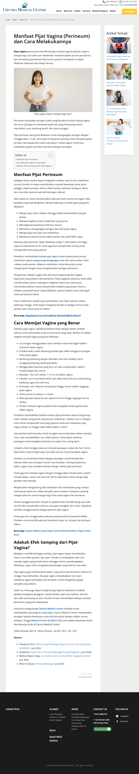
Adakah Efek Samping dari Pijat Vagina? (34, 166)
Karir (53, 730)
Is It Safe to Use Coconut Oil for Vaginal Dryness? (66, 655)
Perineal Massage (45, 663)
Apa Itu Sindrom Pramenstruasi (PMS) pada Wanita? (117, 141)
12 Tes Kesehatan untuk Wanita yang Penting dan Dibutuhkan (117, 111)
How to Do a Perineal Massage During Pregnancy (56, 652)
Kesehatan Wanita (85, 677)
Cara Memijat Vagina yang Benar (31, 162)
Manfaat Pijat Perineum (27, 159)
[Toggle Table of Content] (49, 155)
